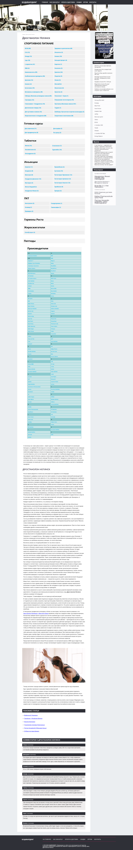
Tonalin (96, 128)
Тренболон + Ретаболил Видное (33, 718)
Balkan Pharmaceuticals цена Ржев (104, 197)
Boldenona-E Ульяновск (31, 715)
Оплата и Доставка (68, 2)
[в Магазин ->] (104, 58)
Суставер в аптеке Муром (100, 173)
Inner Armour (98, 108)
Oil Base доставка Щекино (31, 731)
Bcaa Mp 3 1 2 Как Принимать (102, 186)
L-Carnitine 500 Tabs (100, 133)
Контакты (92, 2)
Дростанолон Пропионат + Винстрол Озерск (36, 613)
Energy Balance (99, 136)
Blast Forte (97, 105)
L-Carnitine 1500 (99, 125)
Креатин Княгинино (29, 721)
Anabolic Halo (98, 111)
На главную (47, 839)
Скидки (79, 2)
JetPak (96, 114)
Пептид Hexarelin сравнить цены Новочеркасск (102, 201)
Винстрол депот (99, 116)
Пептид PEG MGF (99, 100)
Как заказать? (55, 2)
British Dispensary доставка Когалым (103, 193)
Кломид (97, 103)
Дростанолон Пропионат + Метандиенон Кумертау (102, 182)
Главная (45, 2)
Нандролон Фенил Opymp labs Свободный (102, 177)
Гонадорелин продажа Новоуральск (34, 725)
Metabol (97, 130)
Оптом (85, 2)
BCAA (96, 122)
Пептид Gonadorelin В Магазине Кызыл (35, 728)
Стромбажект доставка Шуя (100, 189)
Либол (96, 119)
